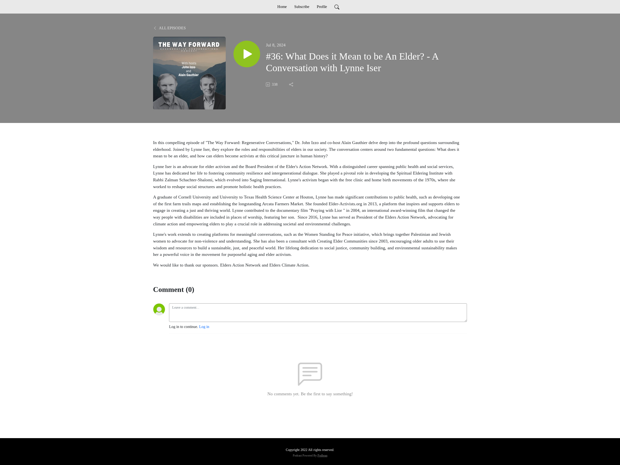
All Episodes (172, 28)
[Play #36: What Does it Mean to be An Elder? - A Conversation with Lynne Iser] (246, 54)
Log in (204, 327)
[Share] (291, 84)
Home (282, 7)
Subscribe (301, 7)
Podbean (322, 455)
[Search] (337, 7)
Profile (322, 7)
